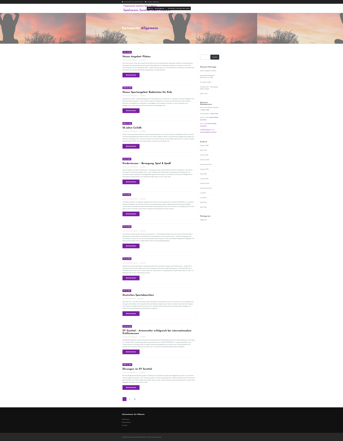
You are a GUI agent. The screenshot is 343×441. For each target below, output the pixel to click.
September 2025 (206, 164)
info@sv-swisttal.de (153, 2)
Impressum (126, 419)
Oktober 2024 (204, 183)
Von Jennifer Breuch (129, 298)
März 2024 (203, 207)
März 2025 (203, 174)
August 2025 (204, 169)
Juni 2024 (203, 198)
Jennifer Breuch (205, 130)
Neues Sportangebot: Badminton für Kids (147, 92)
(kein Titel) (203, 93)
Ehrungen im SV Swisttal (137, 369)
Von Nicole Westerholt (130, 60)
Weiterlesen (131, 75)
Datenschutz (126, 422)
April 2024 (203, 202)
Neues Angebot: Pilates (136, 56)
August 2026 (204, 145)
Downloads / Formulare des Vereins (179, 8)
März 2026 (203, 150)
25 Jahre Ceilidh (132, 128)
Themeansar (157, 437)
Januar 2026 (204, 155)
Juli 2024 (203, 193)
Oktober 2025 (204, 160)
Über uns (150, 8)
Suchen (203, 53)
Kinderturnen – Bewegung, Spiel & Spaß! (146, 163)
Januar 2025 (204, 179)
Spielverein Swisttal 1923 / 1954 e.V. (147, 10)
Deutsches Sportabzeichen (138, 295)
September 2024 (206, 188)
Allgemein (142, 60)
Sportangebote (159, 8)
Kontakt (124, 425)
